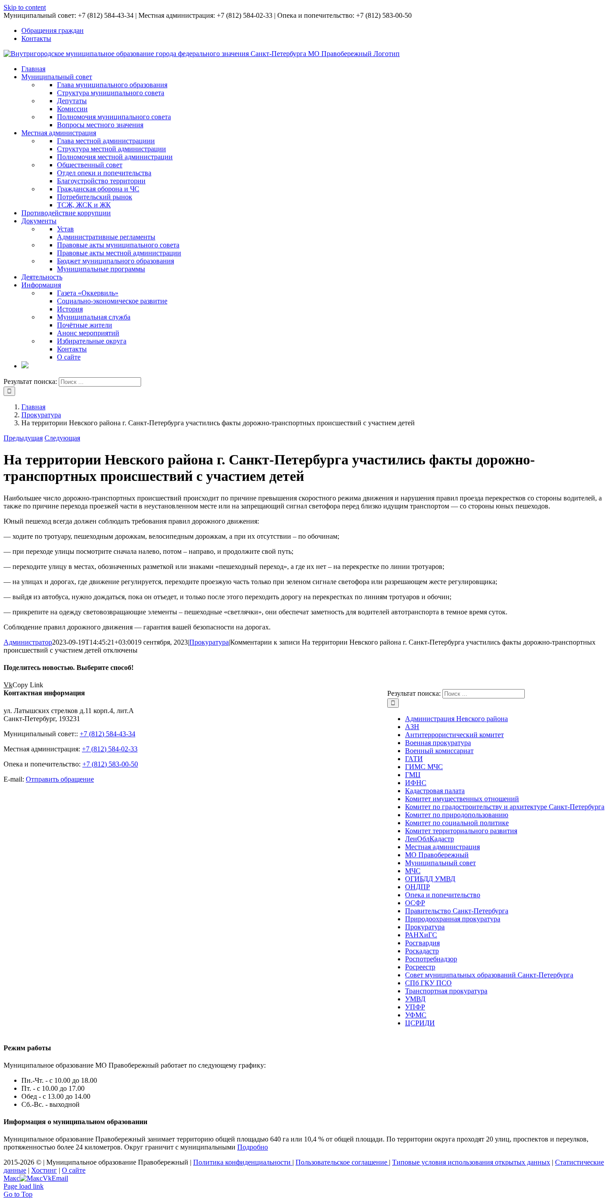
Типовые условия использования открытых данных (471, 1162)
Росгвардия (422, 943)
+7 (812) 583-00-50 (110, 764)
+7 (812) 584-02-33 (110, 749)
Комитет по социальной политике (457, 823)
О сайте (73, 1170)
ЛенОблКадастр (429, 839)
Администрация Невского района (456, 718)
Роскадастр (422, 951)
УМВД (415, 999)
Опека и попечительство (442, 895)
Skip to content (25, 7)
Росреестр (420, 967)
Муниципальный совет (440, 863)
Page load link (24, 1186)
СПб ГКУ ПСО (428, 983)
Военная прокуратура (438, 742)
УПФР (415, 1007)
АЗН (412, 726)
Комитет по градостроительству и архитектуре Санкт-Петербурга (504, 807)
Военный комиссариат (439, 750)
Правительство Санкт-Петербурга (456, 911)
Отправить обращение (60, 779)
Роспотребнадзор (431, 959)
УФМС (415, 1015)
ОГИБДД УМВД (430, 879)
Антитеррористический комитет (454, 734)
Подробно (252, 1147)
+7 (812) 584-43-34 (107, 734)
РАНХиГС (421, 935)
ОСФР (415, 903)
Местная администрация (442, 847)
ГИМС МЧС (424, 766)
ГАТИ (414, 758)
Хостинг (44, 1170)
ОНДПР (417, 887)
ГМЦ (413, 774)
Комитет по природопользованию (456, 815)
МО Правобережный (437, 855)
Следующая (62, 438)
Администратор (28, 642)
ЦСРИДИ (420, 1023)
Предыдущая (23, 438)
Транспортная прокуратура (446, 991)
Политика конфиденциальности (242, 1162)
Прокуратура (209, 642)
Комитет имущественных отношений (462, 799)
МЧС (413, 871)
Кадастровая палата (435, 791)
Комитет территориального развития (461, 831)
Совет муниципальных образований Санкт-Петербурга (489, 975)
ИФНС (415, 783)
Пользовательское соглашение (342, 1162)
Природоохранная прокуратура (452, 919)
